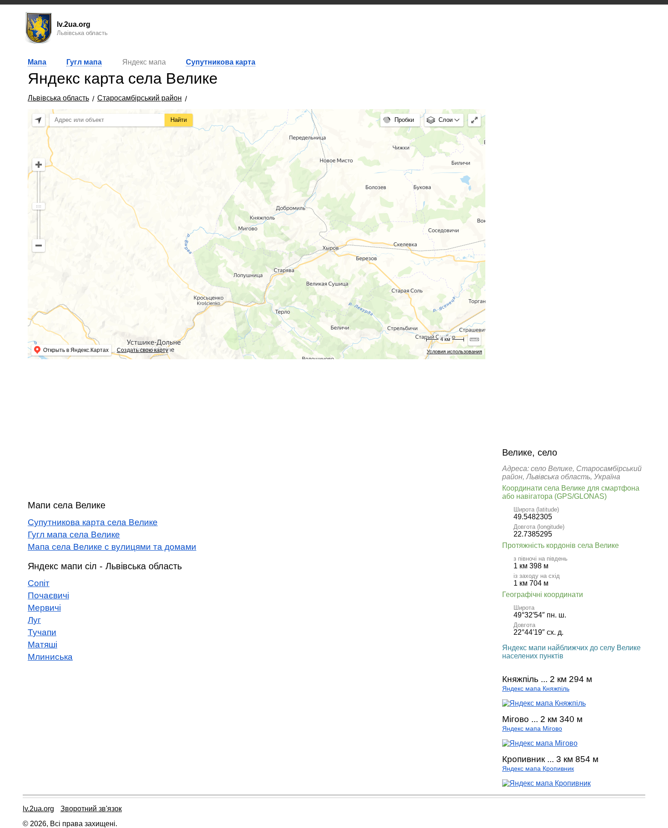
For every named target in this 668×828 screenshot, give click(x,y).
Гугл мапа (84, 62)
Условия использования (454, 351)
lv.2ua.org (38, 809)
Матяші (42, 644)
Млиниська (50, 657)
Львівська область (58, 98)
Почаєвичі (48, 595)
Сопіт (39, 583)
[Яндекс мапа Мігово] (540, 743)
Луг (34, 620)
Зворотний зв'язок (91, 809)
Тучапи (42, 632)
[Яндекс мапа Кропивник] (546, 783)
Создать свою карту (142, 350)
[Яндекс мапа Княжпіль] (544, 703)
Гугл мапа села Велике (74, 534)
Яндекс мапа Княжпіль (535, 688)
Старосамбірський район (139, 98)
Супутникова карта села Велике (93, 522)
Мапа (37, 62)
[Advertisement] (256, 429)
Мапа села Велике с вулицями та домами (112, 547)
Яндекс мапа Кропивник (538, 768)
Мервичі (44, 607)
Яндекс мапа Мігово (532, 728)
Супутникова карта (220, 62)
